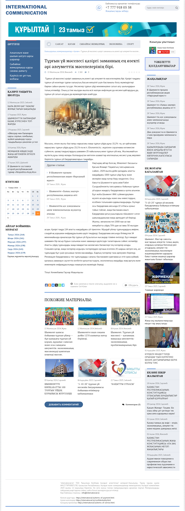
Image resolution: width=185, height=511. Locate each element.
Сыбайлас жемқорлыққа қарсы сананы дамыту (21, 67)
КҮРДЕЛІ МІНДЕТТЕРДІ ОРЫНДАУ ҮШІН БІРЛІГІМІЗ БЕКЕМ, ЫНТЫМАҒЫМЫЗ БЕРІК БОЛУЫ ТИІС (161, 358)
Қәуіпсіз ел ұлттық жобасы (20, 77)
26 (18, 213)
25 (13, 213)
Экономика (115, 44)
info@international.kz (90, 493)
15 (33, 205)
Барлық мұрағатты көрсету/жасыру (23, 256)
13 (23, 205)
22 (33, 209)
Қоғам (71, 44)
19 (18, 209)
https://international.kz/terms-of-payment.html (95, 498)
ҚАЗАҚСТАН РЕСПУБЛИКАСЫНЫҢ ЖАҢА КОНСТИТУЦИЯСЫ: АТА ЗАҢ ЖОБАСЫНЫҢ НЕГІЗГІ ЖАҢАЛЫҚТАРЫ (161, 443)
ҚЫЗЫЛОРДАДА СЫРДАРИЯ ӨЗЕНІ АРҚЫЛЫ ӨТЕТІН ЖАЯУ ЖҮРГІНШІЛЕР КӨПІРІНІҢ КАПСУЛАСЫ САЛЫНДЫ (161, 153)
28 (28, 213)
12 (18, 205)
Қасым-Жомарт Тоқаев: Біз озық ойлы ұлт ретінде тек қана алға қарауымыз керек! (161, 410)
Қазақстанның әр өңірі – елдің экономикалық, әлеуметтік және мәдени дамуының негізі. (162, 425)
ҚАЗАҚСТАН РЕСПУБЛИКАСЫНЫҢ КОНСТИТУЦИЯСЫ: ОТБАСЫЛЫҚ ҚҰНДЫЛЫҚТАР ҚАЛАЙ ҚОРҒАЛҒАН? (162, 392)
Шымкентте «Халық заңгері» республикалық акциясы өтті (161, 106)
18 (13, 209)
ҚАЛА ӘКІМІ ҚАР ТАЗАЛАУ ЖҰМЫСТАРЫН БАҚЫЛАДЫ (22, 107)
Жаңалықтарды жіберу (117, 11)
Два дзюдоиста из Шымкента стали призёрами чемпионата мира (162, 134)
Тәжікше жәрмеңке (154, 289)
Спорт (130, 44)
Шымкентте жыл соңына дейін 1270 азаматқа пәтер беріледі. (92, 335)
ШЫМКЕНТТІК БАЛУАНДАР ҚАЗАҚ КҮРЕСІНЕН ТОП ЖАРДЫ (22, 121)
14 (28, 205)
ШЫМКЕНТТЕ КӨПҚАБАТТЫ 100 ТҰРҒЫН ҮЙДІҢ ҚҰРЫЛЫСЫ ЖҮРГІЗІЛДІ (58, 388)
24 (8, 213)
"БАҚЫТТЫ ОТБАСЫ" (123, 384)
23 (38, 209)
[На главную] (41, 10)
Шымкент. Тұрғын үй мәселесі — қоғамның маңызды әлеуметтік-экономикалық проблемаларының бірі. (124, 339)
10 (8, 205)
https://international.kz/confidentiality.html (93, 500)
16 (38, 205)
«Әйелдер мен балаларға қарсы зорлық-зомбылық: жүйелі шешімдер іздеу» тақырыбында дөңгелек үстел (23, 137)
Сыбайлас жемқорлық (92, 44)
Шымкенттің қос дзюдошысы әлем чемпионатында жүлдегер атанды (64, 209)
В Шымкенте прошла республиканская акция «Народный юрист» (66, 176)
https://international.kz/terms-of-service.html (96, 502)
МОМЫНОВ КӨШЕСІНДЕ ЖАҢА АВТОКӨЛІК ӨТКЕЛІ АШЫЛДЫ (21, 154)
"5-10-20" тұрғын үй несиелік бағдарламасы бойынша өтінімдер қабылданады (91, 388)
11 (13, 205)
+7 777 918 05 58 (119, 7)
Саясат (59, 44)
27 (23, 213)
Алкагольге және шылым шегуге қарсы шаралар (21, 56)
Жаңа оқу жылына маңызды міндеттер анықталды (159, 322)
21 (28, 209)
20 (23, 209)
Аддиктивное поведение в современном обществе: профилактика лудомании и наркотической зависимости (161, 463)
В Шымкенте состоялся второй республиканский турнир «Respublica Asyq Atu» (22, 169)
